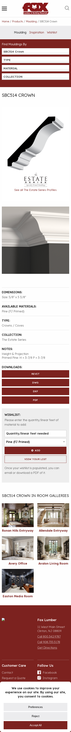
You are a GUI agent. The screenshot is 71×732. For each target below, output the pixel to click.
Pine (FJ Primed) (13, 311)
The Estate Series (14, 339)
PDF (35, 400)
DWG (35, 382)
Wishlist (52, 32)
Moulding (20, 32)
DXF (35, 391)
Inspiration (36, 32)
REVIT (35, 373)
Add (37, 450)
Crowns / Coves (13, 325)
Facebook (50, 672)
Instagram (50, 678)
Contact (7, 672)
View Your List (35, 459)
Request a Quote (13, 678)
